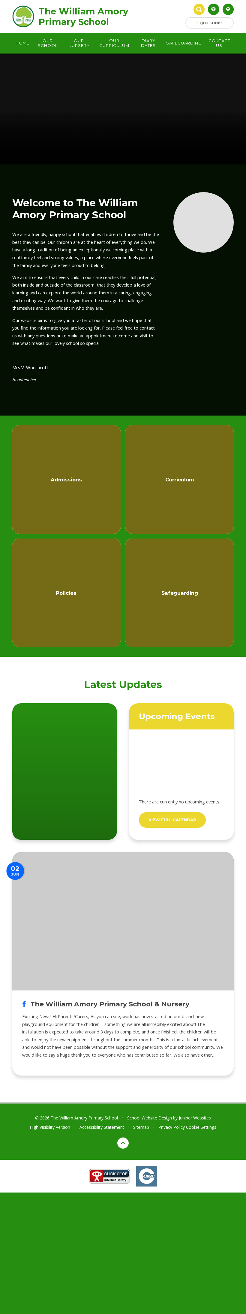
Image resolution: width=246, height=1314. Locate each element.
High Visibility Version (50, 1127)
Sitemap (141, 1127)
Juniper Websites (195, 1118)
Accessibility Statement (102, 1127)
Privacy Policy (171, 1127)
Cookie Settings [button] (201, 1127)
